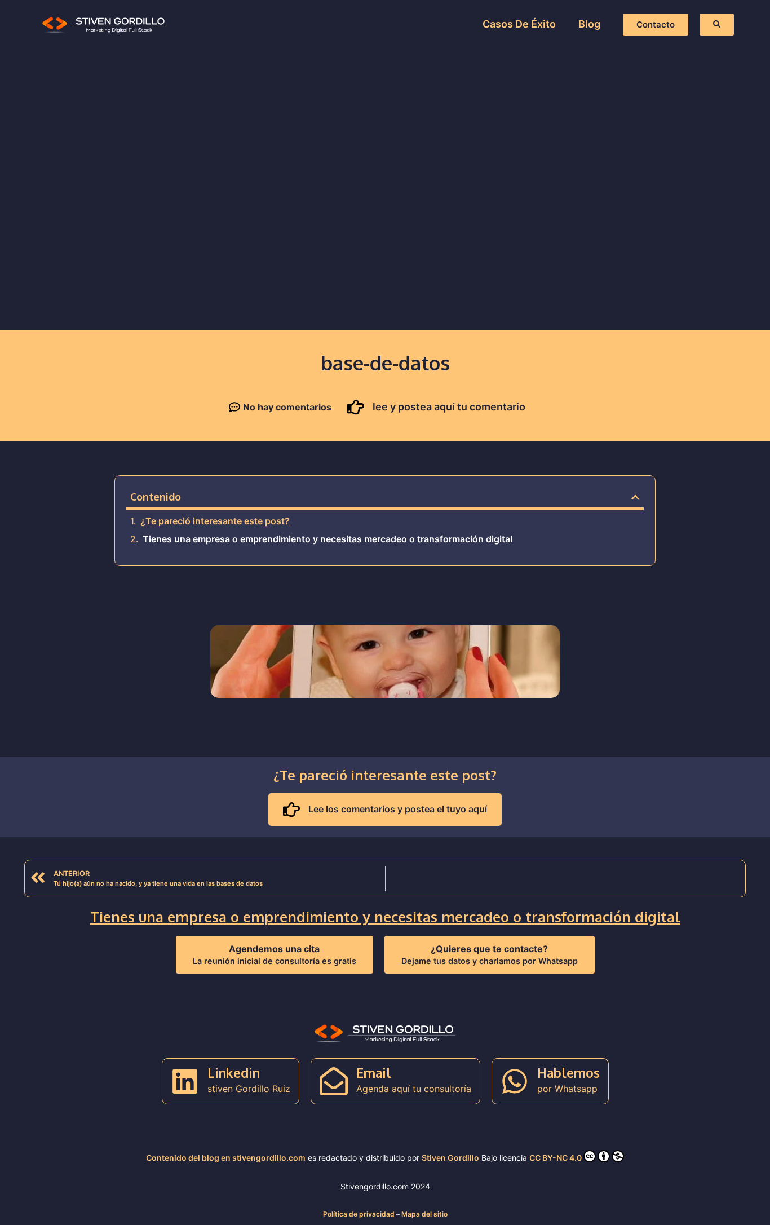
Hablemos (568, 1072)
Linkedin (233, 1072)
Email (373, 1072)
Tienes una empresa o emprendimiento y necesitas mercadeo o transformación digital (327, 539)
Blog (589, 24)
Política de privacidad (359, 1214)
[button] (635, 497)
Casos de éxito (519, 24)
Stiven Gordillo (450, 1157)
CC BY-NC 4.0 (555, 1157)
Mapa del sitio (424, 1214)
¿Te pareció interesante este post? (215, 521)
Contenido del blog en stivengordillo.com (226, 1157)
